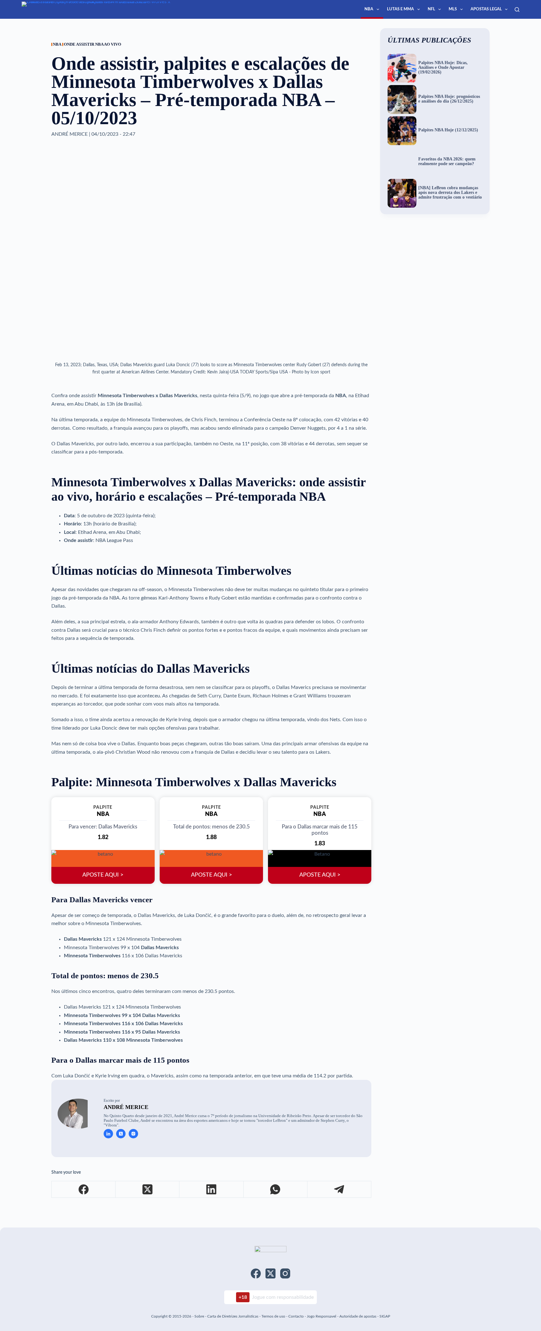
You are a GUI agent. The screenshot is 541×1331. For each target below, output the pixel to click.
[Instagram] (285, 1273)
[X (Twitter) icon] (121, 1133)
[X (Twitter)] (147, 1189)
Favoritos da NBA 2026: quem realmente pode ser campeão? (447, 161)
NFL (431, 9)
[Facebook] (84, 1189)
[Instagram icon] (133, 1133)
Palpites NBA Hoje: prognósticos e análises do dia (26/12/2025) (449, 99)
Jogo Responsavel (322, 1316)
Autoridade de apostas (357, 1316)
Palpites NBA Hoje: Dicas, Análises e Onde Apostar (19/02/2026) (443, 67)
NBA (368, 9)
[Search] (517, 9)
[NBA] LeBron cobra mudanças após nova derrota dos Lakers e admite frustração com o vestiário (450, 193)
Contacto (296, 1316)
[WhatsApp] (275, 1189)
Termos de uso (273, 1316)
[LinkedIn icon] (108, 1133)
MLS (453, 9)
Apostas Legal (486, 9)
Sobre (199, 1316)
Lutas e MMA (400, 9)
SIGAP (384, 1316)
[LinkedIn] (211, 1189)
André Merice (126, 1107)
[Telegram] (339, 1189)
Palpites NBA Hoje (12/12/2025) (448, 130)
